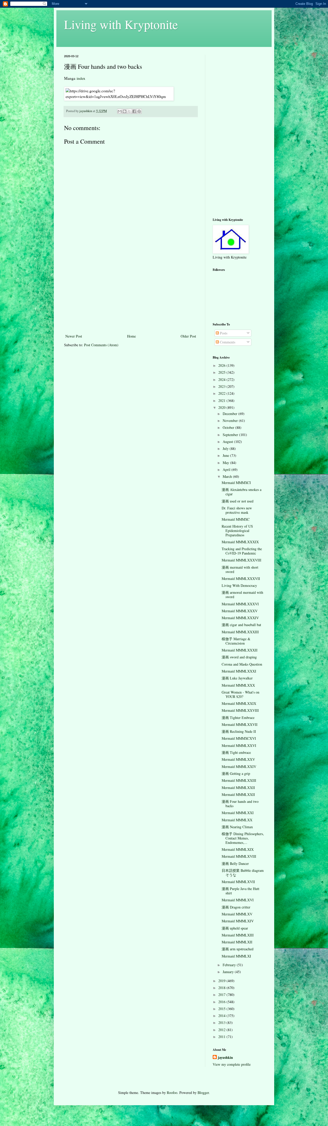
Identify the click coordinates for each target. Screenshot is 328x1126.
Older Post (188, 336)
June (226, 455)
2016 (222, 1001)
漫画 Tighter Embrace (238, 717)
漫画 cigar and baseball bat (241, 624)
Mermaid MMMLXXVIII (240, 710)
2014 (222, 1015)
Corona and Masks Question (242, 664)
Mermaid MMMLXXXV (240, 610)
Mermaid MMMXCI (236, 482)
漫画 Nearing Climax (237, 826)
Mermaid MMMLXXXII (240, 650)
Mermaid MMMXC (236, 519)
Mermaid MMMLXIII (238, 935)
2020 (222, 407)
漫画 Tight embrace (236, 752)
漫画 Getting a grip (236, 773)
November (231, 420)
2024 (222, 379)
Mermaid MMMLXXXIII (240, 631)
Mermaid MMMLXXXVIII (241, 560)
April (227, 469)
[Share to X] (129, 111)
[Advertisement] (130, 294)
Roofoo (172, 1092)
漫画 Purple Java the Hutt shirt (240, 890)
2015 (222, 1008)
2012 (222, 1029)
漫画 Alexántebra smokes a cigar (241, 491)
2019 (222, 980)
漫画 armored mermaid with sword (242, 594)
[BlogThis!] (124, 111)
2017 (222, 994)
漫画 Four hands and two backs (240, 803)
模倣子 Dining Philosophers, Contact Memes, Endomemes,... (243, 838)
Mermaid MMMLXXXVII (241, 578)
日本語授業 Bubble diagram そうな (243, 872)
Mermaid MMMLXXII (238, 787)
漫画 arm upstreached (237, 948)
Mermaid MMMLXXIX (239, 703)
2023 (222, 386)
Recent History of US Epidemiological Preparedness (237, 530)
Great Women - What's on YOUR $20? (240, 694)
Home (131, 336)
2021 (222, 400)
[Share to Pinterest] (139, 111)
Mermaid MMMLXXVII (240, 724)
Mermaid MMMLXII (237, 942)
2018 (222, 987)
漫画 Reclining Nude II (239, 731)
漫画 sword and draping (239, 657)
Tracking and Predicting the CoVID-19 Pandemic (242, 551)
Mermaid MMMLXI (236, 956)
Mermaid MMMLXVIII (239, 856)
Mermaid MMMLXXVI (239, 745)
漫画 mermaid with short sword (240, 569)
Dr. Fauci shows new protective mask (237, 510)
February (230, 964)
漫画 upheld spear (235, 928)
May (226, 462)
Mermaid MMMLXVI (238, 899)
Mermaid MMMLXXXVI (240, 603)
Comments (227, 342)
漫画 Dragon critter (236, 907)
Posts (223, 333)
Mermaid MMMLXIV (238, 920)
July (226, 448)
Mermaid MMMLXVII (238, 881)
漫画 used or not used (237, 501)
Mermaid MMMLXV (237, 914)
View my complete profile (232, 1064)
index (81, 78)
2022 (222, 393)
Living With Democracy (239, 585)
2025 (222, 372)
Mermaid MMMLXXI (238, 812)
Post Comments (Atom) (101, 344)
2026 (222, 365)
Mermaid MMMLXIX (238, 849)
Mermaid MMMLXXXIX (240, 541)
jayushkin (225, 1057)
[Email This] (119, 111)
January (229, 971)
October (229, 427)
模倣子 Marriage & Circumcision (236, 641)
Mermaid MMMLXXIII (239, 780)
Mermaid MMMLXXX (238, 685)
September (231, 434)
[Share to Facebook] (134, 111)
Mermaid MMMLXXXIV (240, 617)
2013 (222, 1022)
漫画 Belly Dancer (235, 863)
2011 (222, 1036)
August (228, 441)
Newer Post (73, 336)
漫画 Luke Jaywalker (237, 678)
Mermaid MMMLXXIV (239, 766)
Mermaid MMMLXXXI (239, 671)
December (230, 413)
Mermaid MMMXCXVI (239, 738)
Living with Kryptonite (121, 24)
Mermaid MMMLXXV (238, 759)
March (228, 476)
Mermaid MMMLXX (237, 819)
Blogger (203, 1092)
